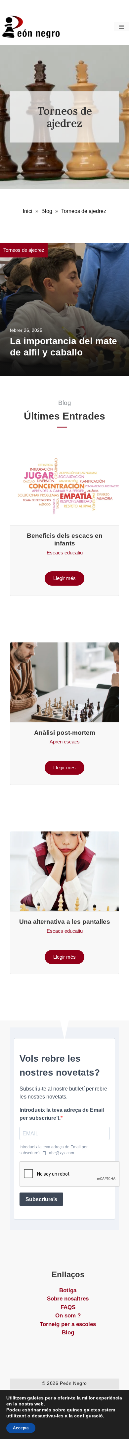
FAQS (68, 1307)
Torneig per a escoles (68, 1324)
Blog (46, 211)
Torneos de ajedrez (23, 250)
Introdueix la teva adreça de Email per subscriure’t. (62, 1114)
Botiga (67, 1290)
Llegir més (64, 578)
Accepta (21, 1428)
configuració (88, 1415)
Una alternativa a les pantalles (64, 921)
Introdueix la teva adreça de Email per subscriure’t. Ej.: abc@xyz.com (54, 1150)
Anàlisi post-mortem (64, 732)
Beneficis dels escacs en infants (65, 539)
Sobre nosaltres (68, 1298)
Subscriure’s (41, 1199)
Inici (27, 211)
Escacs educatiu (65, 552)
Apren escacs (65, 741)
